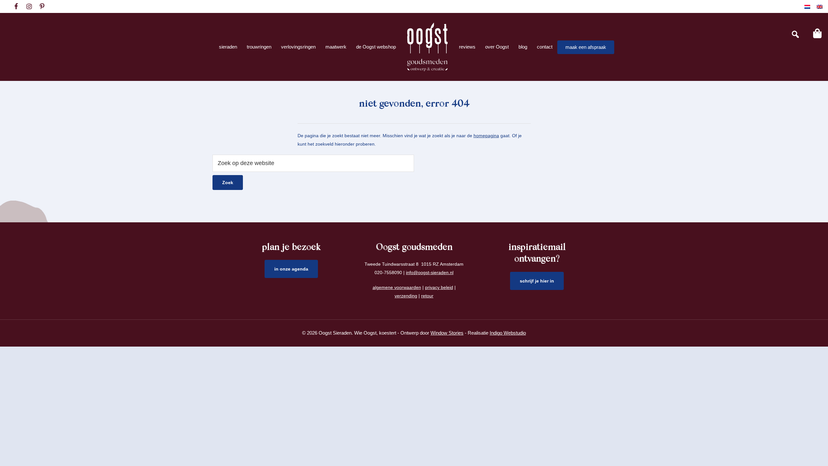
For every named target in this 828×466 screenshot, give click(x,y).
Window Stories (446, 333)
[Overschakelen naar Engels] (819, 7)
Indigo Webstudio (508, 333)
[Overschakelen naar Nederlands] (807, 7)
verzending (406, 295)
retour (427, 295)
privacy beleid (439, 287)
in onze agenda (291, 269)
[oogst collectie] (427, 47)
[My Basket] (817, 33)
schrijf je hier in (537, 280)
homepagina (486, 135)
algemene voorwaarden (397, 287)
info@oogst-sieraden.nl (429, 272)
